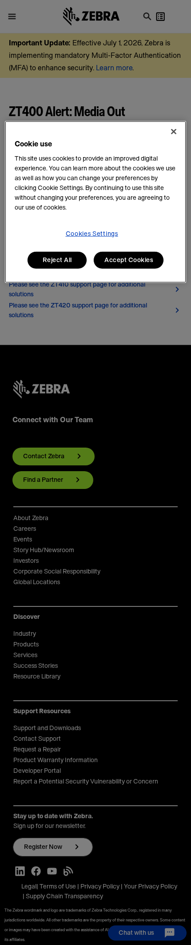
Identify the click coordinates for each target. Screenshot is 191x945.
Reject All (57, 260)
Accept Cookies (128, 260)
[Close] (173, 131)
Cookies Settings (92, 233)
